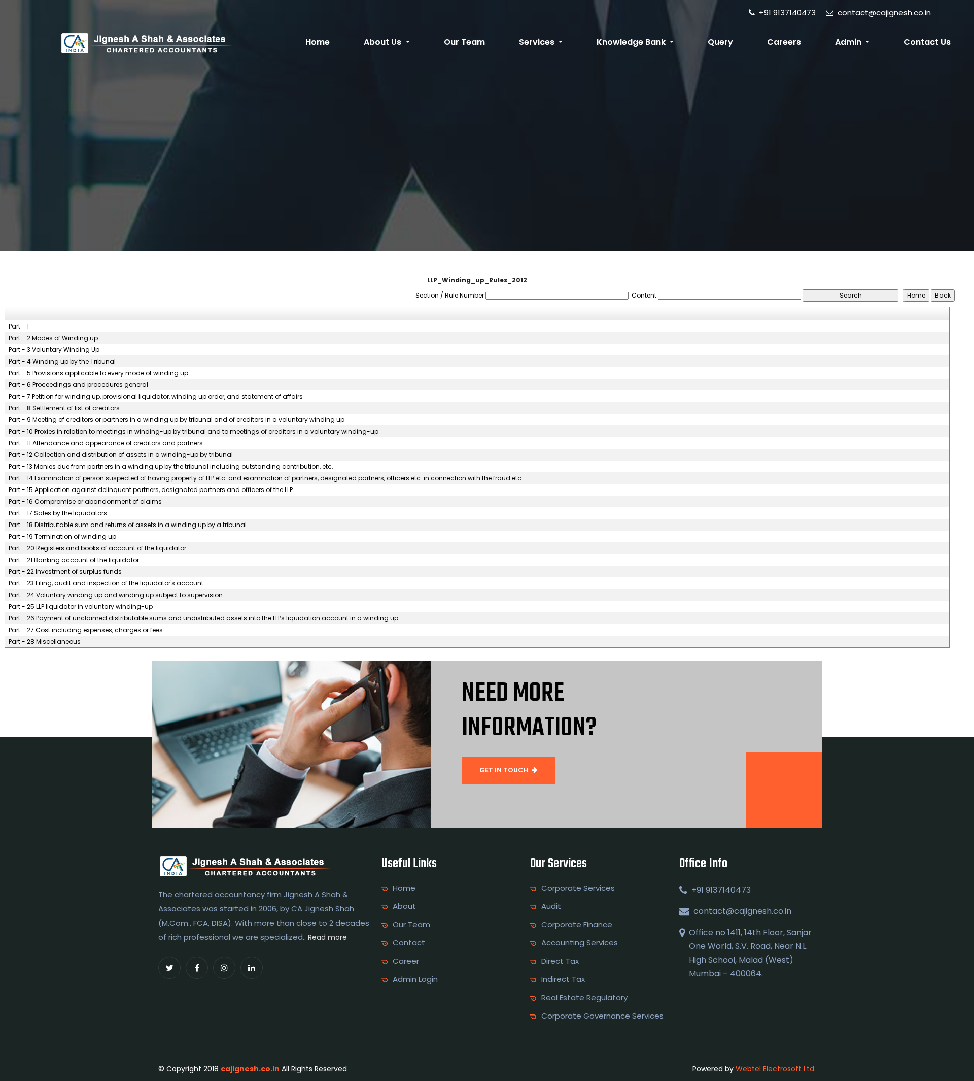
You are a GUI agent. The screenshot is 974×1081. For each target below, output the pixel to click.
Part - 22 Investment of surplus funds (65, 572)
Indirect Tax (563, 979)
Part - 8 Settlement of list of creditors (64, 408)
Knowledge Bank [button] (632, 42)
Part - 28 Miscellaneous (45, 642)
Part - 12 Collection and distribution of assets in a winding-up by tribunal (121, 455)
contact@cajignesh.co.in (883, 12)
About (404, 906)
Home (317, 42)
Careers (784, 42)
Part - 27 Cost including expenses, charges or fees (86, 630)
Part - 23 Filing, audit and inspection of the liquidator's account (106, 583)
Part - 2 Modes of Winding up (53, 338)
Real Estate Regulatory (584, 998)
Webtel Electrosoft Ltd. (776, 1069)
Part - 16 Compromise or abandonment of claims (85, 502)
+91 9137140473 (786, 12)
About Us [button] (383, 42)
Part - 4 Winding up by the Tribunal (62, 361)
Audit (551, 906)
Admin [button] (849, 42)
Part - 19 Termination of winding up (62, 537)
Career (406, 961)
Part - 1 (19, 326)
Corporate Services (578, 888)
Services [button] (537, 42)
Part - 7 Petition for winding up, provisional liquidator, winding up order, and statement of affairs (156, 396)
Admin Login (415, 979)
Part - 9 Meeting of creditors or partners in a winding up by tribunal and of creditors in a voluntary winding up (176, 420)
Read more (327, 937)
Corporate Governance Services (602, 1016)
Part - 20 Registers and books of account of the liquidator (97, 548)
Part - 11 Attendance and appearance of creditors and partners (106, 443)
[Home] (146, 42)
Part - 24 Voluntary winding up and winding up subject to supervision (116, 595)
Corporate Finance (576, 925)
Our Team (464, 42)
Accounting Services (579, 943)
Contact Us (927, 42)
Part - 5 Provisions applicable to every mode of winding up (98, 373)
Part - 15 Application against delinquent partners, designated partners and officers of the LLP (151, 490)
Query (720, 42)
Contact (409, 943)
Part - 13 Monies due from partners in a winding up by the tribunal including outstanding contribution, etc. (171, 467)
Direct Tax (560, 961)
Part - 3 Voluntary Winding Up (54, 350)
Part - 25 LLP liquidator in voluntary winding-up (81, 607)
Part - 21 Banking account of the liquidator (74, 560)
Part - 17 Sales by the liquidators (58, 513)
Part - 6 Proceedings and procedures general (78, 385)
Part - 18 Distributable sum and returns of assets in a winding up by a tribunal (128, 525)
